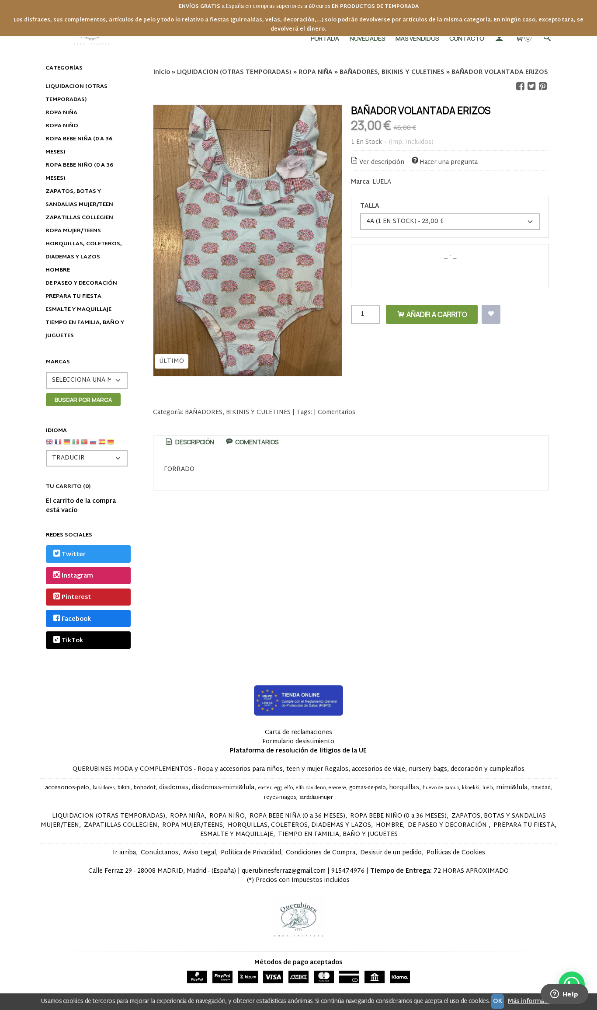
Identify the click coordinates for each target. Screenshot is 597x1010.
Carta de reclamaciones (298, 732)
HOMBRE (57, 270)
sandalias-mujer (316, 798)
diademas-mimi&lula (223, 788)
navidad (541, 788)
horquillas (404, 788)
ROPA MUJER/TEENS (73, 231)
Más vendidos (417, 38)
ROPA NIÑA (61, 113)
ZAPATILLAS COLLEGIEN (79, 217)
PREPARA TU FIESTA (73, 296)
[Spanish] (101, 445)
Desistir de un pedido (391, 852)
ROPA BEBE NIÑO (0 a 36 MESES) (79, 172)
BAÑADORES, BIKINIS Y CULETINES (238, 412)
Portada (325, 38)
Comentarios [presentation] (256, 442)
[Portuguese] (84, 445)
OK (497, 1001)
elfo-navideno (311, 788)
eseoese (337, 788)
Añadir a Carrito (436, 314)
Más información (532, 1001)
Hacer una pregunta (449, 162)
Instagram (77, 576)
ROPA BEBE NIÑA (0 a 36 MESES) (78, 145)
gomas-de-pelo (367, 788)
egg (277, 788)
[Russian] (93, 445)
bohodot (145, 788)
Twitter (74, 554)
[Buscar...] (546, 38)
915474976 (347, 871)
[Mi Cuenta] (499, 38)
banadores (104, 788)
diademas (173, 788)
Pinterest (76, 597)
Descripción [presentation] (194, 442)
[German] (66, 445)
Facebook (76, 619)
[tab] (189, 442)
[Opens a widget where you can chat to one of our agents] (564, 995)
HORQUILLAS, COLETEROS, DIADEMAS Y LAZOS (83, 250)
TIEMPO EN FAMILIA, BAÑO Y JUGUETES (84, 329)
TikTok (72, 640)
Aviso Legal (199, 852)
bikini (124, 788)
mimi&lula (512, 788)
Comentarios (336, 412)
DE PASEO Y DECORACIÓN (81, 283)
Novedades (367, 38)
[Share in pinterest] (542, 86)
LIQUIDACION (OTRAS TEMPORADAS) (76, 93)
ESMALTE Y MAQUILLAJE (78, 309)
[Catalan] (111, 445)
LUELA (381, 182)
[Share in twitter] (531, 86)
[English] (49, 445)
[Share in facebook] (520, 86)
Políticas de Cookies (456, 852)
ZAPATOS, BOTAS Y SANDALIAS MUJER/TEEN (79, 198)
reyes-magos (280, 797)
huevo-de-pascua (441, 788)
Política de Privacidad (251, 852)
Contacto (466, 38)
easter (264, 788)
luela (487, 788)
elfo (289, 788)
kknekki (470, 788)
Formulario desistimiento (298, 741)
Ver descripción (381, 162)
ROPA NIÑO (61, 126)
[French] (58, 445)
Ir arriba (124, 852)
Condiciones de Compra (320, 852)
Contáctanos (159, 852)
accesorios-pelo (67, 788)
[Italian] (75, 445)
